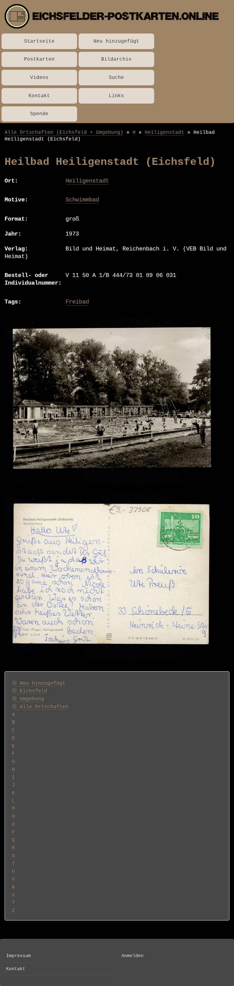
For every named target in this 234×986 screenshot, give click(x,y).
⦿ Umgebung (28, 699)
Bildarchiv (116, 59)
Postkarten (39, 59)
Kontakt (39, 96)
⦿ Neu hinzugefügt (39, 683)
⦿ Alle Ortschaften (40, 707)
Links (116, 96)
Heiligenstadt (164, 132)
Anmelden (133, 956)
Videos (39, 77)
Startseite (39, 41)
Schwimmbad (82, 200)
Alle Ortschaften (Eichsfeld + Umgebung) (64, 132)
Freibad (77, 302)
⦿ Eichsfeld (29, 691)
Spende (39, 114)
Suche (116, 77)
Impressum (18, 956)
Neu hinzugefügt (116, 41)
